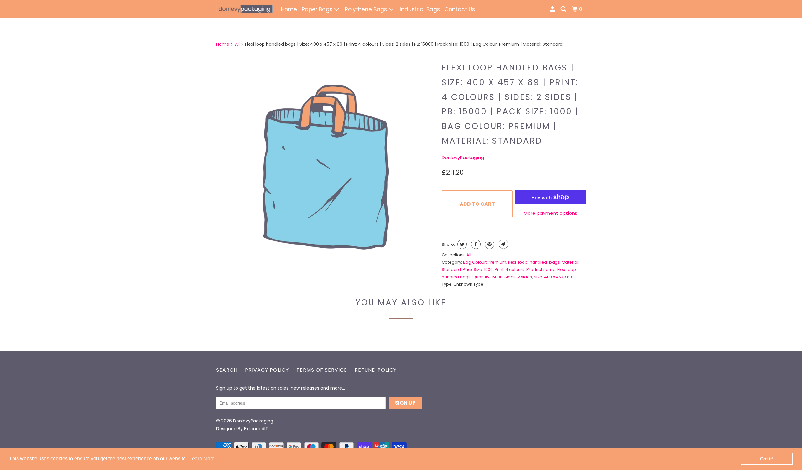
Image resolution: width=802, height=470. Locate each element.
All (237, 44)
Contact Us (460, 9)
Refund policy (376, 370)
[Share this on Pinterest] (488, 244)
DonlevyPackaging (463, 157)
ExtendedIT (256, 429)
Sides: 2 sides (518, 277)
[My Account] (553, 9)
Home (289, 9)
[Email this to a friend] (502, 244)
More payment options (550, 213)
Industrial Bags (420, 9)
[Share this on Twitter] (461, 244)
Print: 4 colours (509, 269)
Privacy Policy (267, 370)
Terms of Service (321, 370)
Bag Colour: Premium (484, 262)
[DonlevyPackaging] (244, 9)
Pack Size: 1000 (478, 269)
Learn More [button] (202, 458)
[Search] (564, 9)
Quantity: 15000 (487, 277)
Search (226, 370)
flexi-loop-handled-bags (534, 262)
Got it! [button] (766, 458)
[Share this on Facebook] (475, 244)
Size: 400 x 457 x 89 (553, 277)
